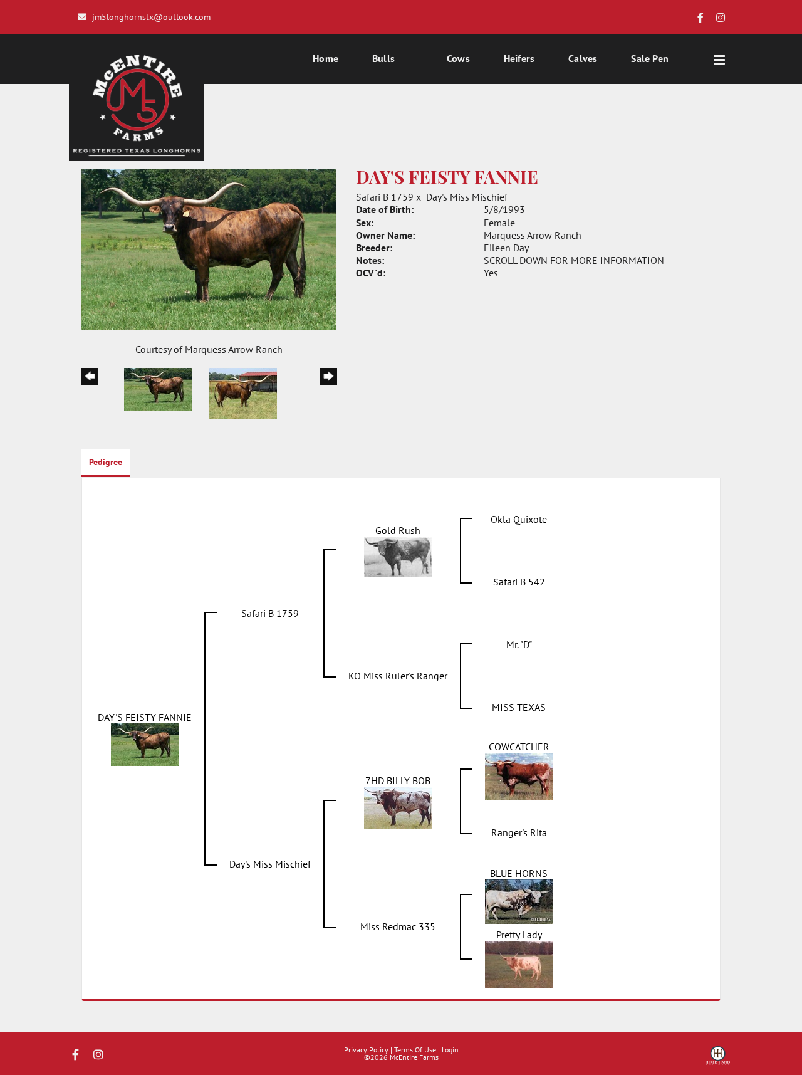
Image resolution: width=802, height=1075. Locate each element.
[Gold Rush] (398, 555)
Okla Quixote (519, 519)
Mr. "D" (519, 644)
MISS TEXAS (519, 707)
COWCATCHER (519, 746)
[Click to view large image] (208, 248)
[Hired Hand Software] (718, 1060)
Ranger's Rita (519, 832)
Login (450, 1049)
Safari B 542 (519, 581)
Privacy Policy (366, 1049)
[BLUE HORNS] (519, 900)
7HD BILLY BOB (397, 780)
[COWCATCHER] (519, 774)
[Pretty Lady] (519, 963)
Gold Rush (397, 530)
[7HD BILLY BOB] (398, 806)
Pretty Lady (519, 934)
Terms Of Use (415, 1049)
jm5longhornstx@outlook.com (151, 16)
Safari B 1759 (385, 197)
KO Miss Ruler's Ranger (397, 675)
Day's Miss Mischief (467, 197)
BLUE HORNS (519, 873)
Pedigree (105, 462)
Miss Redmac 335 (397, 926)
